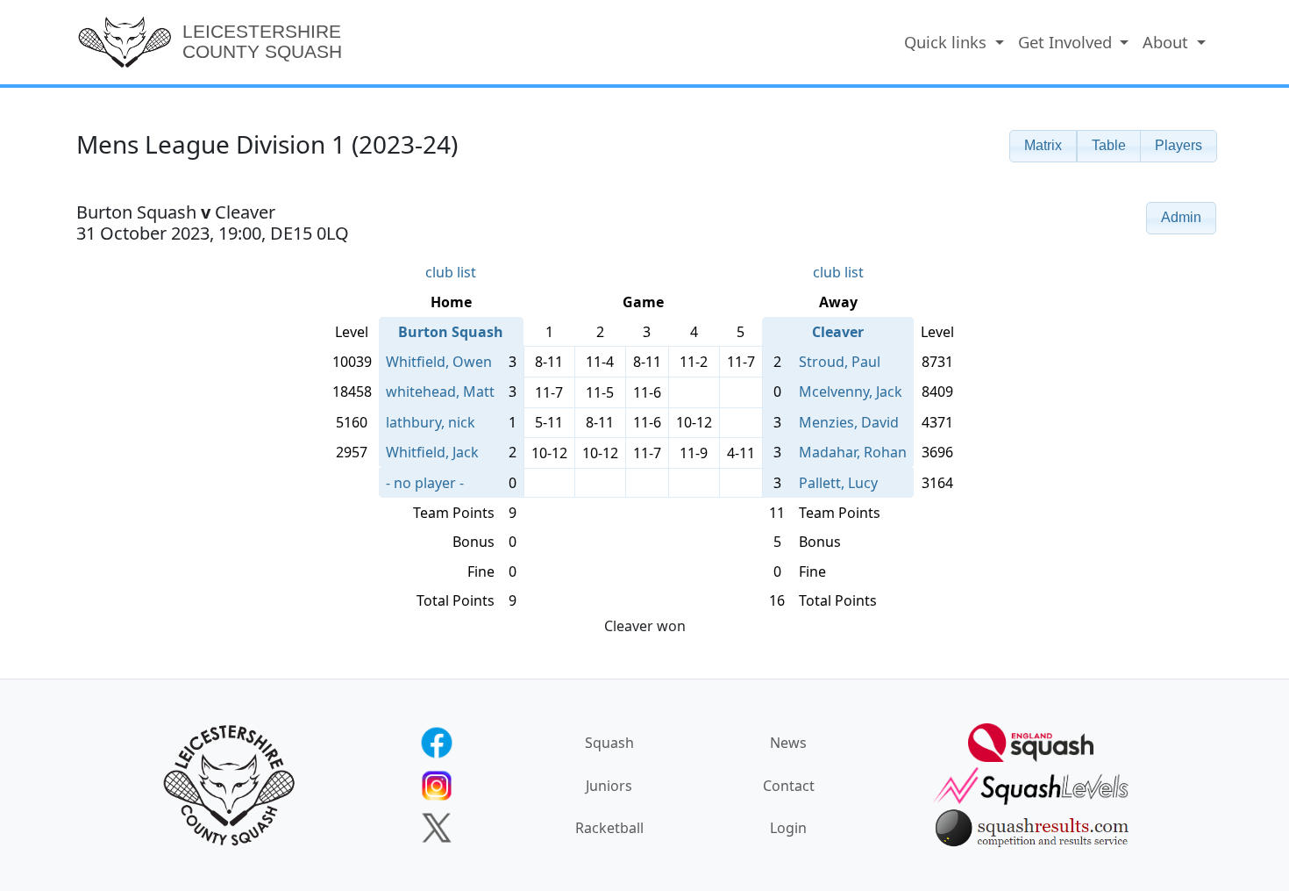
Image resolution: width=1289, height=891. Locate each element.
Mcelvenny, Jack (850, 391)
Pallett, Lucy (838, 482)
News (788, 742)
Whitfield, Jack (432, 452)
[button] (1043, 146)
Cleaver (838, 331)
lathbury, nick (430, 422)
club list (450, 272)
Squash (609, 742)
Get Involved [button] (1067, 42)
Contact (789, 785)
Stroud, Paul (839, 361)
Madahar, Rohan (853, 452)
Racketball (609, 827)
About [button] (1168, 42)
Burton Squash (450, 331)
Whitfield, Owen (439, 361)
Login (788, 827)
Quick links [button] (947, 42)
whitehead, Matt (440, 391)
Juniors (609, 785)
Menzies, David (849, 422)
